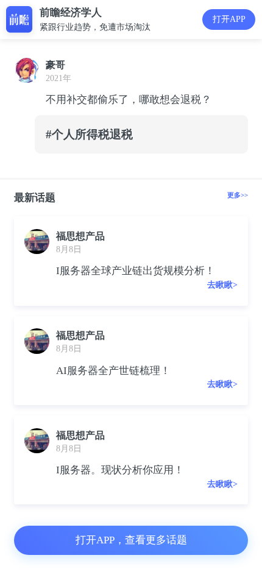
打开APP (229, 19)
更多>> (237, 195)
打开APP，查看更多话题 (131, 540)
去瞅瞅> (222, 284)
